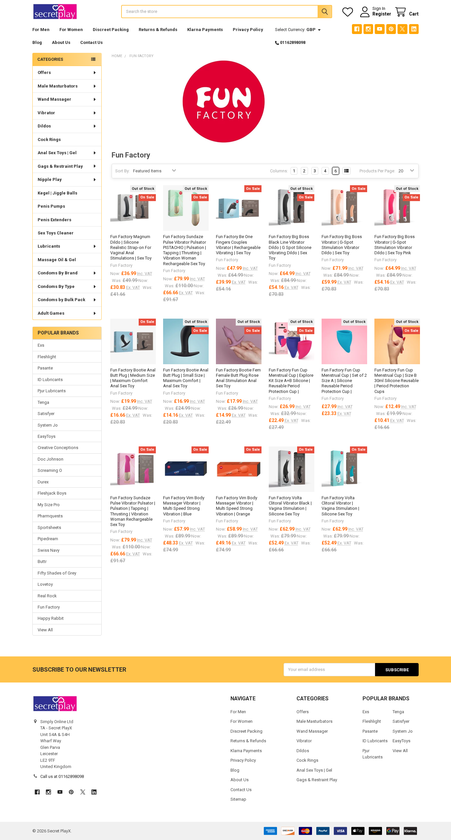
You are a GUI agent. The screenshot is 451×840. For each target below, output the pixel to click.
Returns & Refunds (158, 29)
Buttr (42, 561)
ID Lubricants (50, 379)
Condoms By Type (56, 286)
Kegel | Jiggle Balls (57, 193)
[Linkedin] (414, 29)
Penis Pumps (51, 206)
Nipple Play (50, 179)
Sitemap (238, 799)
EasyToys (46, 436)
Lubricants (49, 246)
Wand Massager (54, 99)
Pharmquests (50, 515)
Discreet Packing (111, 29)
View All (45, 629)
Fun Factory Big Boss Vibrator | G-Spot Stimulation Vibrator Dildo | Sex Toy (342, 244)
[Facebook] (357, 29)
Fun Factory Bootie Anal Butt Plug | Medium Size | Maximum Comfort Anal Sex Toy (133, 378)
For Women (71, 29)
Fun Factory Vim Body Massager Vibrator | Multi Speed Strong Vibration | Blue (183, 505)
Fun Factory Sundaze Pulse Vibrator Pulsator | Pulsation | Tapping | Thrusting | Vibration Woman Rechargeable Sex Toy (132, 511)
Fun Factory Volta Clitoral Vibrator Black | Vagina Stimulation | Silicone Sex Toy (290, 505)
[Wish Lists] (349, 12)
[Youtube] (379, 29)
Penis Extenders (54, 219)
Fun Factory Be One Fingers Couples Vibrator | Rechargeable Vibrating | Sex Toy (238, 244)
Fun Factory (49, 607)
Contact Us (91, 42)
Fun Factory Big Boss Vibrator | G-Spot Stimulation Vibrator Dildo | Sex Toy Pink (394, 244)
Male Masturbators (58, 86)
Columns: (279, 170)
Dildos (44, 125)
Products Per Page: (377, 170)
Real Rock (47, 595)
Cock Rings (49, 139)
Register (381, 14)
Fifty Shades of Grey (57, 573)
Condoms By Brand (58, 272)
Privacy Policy (248, 29)
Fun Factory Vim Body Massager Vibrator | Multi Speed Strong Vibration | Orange (236, 505)
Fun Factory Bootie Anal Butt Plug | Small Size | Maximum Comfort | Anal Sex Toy (185, 378)
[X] (402, 29)
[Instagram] (368, 29)
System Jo (48, 425)
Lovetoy (45, 584)
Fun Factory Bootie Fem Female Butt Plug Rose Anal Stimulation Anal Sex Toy (238, 378)
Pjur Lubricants (52, 390)
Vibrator (46, 112)
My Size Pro (49, 504)
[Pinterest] (391, 29)
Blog (37, 42)
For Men (41, 29)
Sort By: (122, 170)
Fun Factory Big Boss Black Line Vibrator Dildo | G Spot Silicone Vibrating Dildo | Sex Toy (290, 247)
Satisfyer (46, 413)
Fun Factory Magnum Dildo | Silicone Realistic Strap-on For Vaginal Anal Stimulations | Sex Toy (131, 247)
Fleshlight (47, 356)
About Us (61, 42)
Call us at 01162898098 (62, 776)
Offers (44, 72)
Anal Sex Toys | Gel (57, 152)
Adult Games (51, 313)
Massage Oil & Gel (57, 259)
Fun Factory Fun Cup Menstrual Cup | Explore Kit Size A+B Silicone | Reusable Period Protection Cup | (291, 381)
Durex (43, 481)
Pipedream (48, 538)
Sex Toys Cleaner (56, 232)
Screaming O (50, 470)
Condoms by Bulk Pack (61, 299)
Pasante (45, 368)
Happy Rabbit (51, 618)
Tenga (43, 402)
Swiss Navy (48, 550)
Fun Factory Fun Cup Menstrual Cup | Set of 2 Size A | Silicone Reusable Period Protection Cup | (344, 381)
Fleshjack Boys (52, 493)
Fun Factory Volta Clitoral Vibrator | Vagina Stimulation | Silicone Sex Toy (340, 505)
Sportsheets (49, 527)
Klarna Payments (205, 29)
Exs (41, 345)
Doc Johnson (50, 459)
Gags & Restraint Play (60, 166)
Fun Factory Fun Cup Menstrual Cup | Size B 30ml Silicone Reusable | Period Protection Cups (396, 381)
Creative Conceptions (58, 447)
